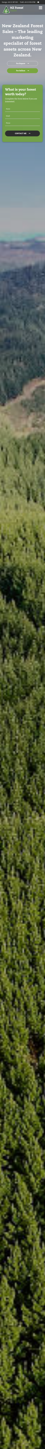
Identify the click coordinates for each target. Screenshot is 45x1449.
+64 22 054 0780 (29, 2)
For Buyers (20, 63)
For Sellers (20, 71)
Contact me (20, 133)
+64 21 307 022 (12, 2)
